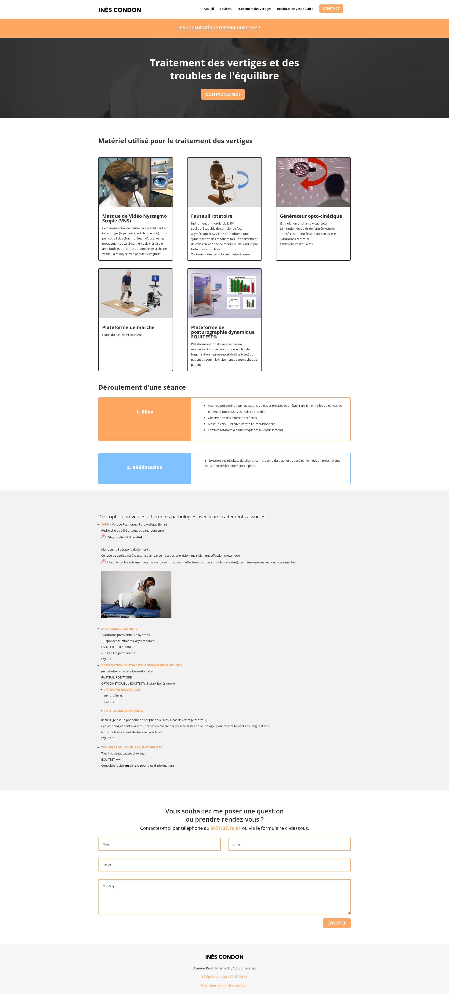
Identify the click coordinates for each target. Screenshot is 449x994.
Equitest (226, 9)
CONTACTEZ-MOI (223, 94)
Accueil (209, 9)
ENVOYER (337, 923)
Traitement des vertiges (254, 9)
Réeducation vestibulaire (295, 9)
